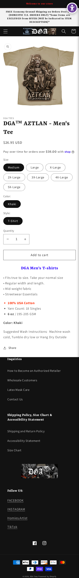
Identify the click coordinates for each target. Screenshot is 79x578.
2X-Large (14, 177)
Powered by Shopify (47, 576)
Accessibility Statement (23, 441)
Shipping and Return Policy (26, 431)
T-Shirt (13, 221)
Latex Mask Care (18, 390)
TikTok (12, 527)
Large (35, 167)
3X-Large (38, 177)
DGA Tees (34, 576)
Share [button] (12, 348)
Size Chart (14, 450)
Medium (13, 167)
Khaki (12, 204)
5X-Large (14, 187)
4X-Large (61, 177)
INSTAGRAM (16, 509)
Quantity (8, 230)
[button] (5, 31)
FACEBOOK (15, 500)
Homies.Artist (17, 518)
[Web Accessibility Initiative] (72, 8)
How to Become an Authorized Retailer (34, 371)
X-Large (55, 167)
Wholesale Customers (22, 380)
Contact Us (15, 399)
